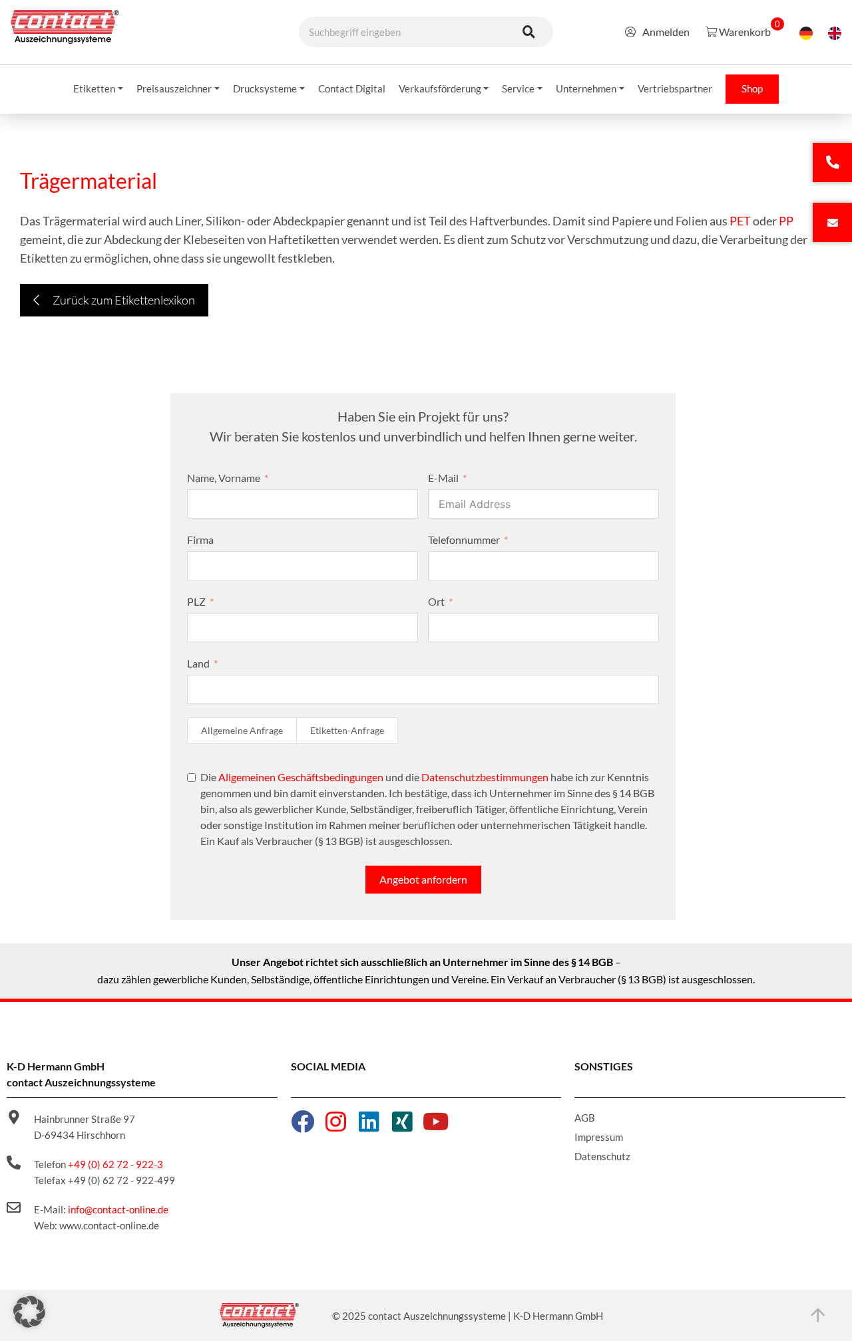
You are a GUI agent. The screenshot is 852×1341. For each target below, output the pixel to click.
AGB (584, 1118)
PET (740, 220)
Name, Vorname (223, 477)
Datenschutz (602, 1156)
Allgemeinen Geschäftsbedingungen (300, 777)
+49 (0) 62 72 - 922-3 (115, 1164)
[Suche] (529, 32)
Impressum (598, 1137)
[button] (29, 1311)
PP (786, 220)
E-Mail (443, 477)
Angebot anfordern (423, 879)
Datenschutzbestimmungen (484, 777)
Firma (200, 539)
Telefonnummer (464, 539)
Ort (436, 601)
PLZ (196, 601)
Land (198, 663)
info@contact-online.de (118, 1209)
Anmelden (666, 31)
